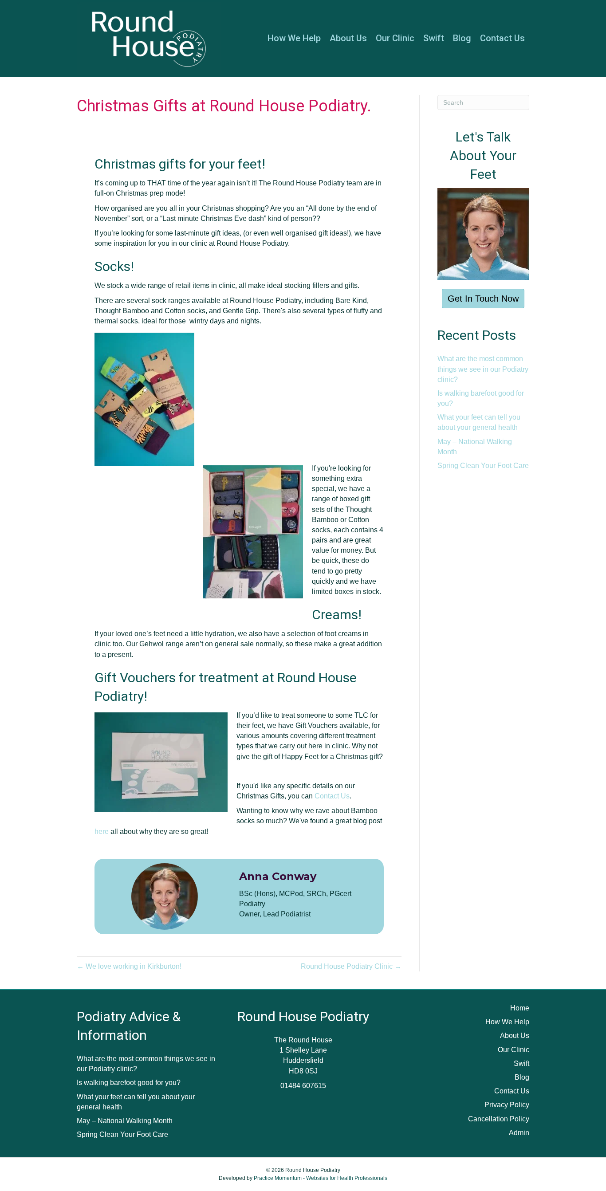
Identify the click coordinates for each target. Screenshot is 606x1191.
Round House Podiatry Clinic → (351, 966)
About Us (348, 38)
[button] (483, 298)
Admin (519, 1132)
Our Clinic (395, 38)
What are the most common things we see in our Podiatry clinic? (482, 369)
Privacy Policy (506, 1104)
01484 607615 (303, 1085)
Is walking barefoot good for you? (129, 1082)
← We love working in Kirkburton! (129, 966)
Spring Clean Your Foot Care (483, 465)
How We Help (294, 38)
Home (519, 1008)
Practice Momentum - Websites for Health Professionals (320, 1178)
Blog (462, 38)
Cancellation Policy (498, 1119)
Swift (433, 38)
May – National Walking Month (125, 1120)
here (101, 831)
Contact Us (502, 38)
